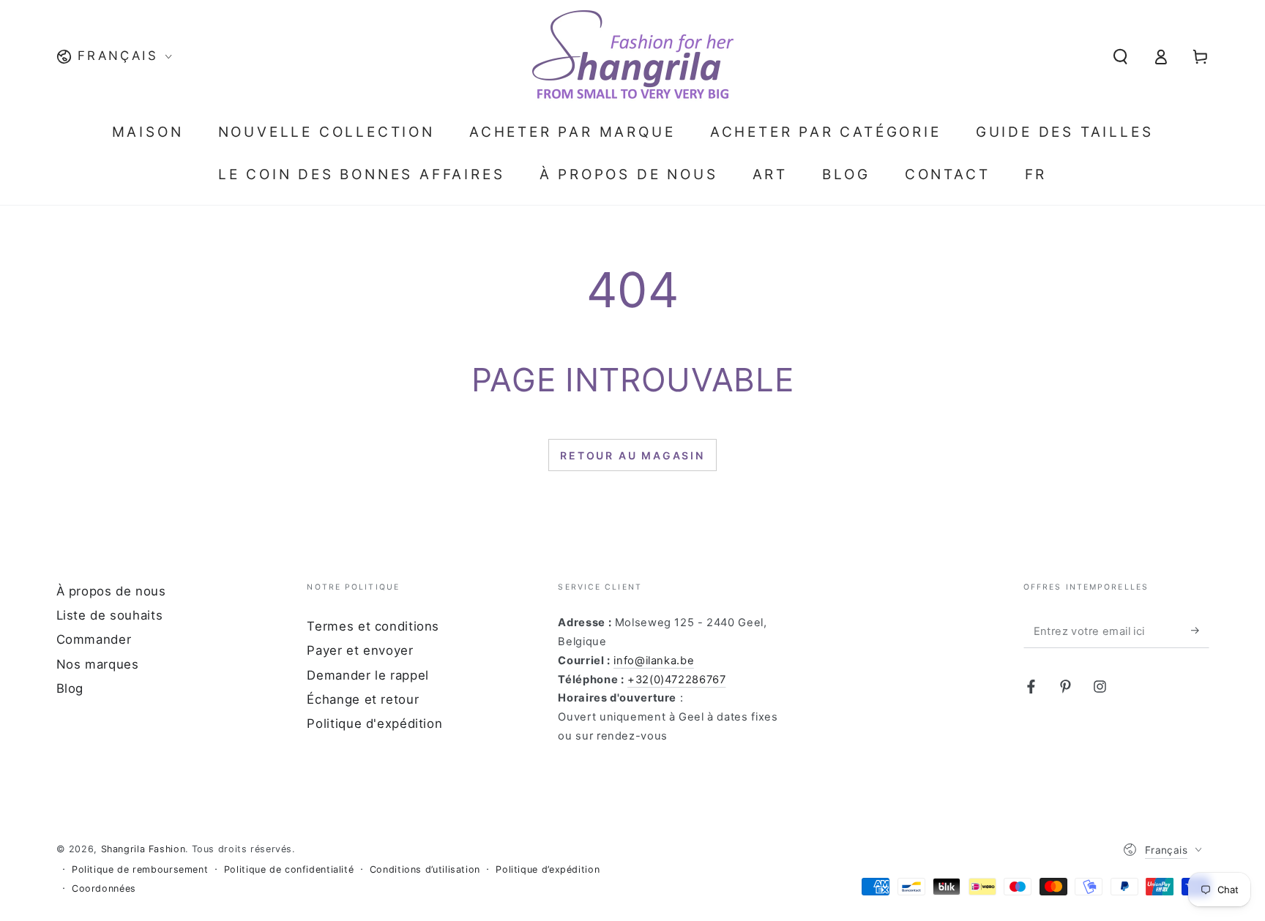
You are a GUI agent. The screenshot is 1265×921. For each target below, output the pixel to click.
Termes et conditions (373, 626)
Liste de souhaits (109, 615)
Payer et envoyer (360, 650)
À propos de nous (111, 591)
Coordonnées (104, 888)
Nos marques (97, 664)
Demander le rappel (367, 675)
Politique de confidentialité (289, 869)
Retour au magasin (632, 455)
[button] (1120, 56)
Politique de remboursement (140, 869)
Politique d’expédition (548, 869)
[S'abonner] (1200, 630)
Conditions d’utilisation (425, 869)
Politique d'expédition (374, 723)
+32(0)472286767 (676, 679)
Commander (94, 639)
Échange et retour (363, 699)
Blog (70, 688)
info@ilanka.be (653, 660)
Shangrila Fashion (143, 848)
